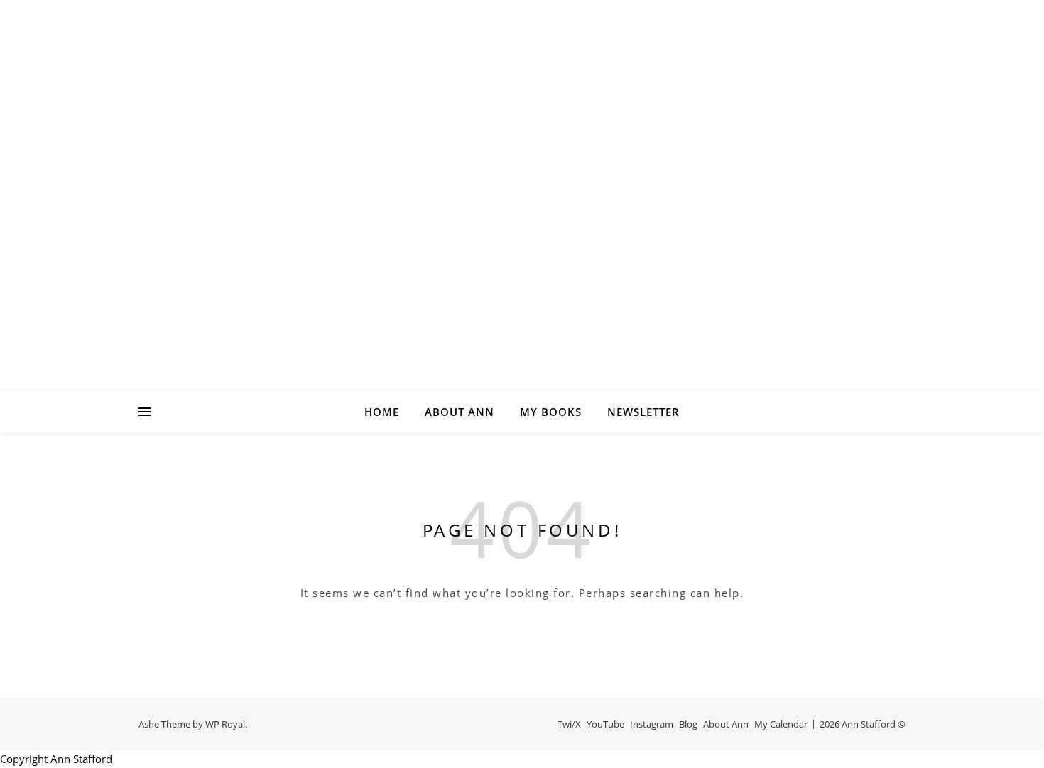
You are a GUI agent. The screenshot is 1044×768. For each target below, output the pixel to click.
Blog (688, 724)
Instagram (651, 724)
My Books (551, 412)
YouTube (605, 724)
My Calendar (781, 724)
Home (381, 412)
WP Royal (225, 724)
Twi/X (569, 724)
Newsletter (643, 412)
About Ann (459, 412)
